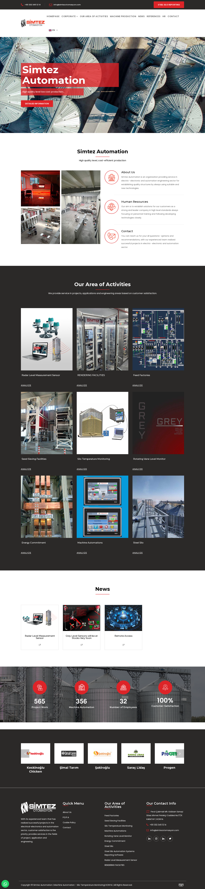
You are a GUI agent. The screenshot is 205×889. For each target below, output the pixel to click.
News (141, 16)
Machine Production (123, 16)
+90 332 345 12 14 (33, 4)
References (153, 16)
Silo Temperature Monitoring (93, 459)
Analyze (26, 385)
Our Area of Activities (94, 16)
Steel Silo (138, 542)
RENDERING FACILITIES (91, 375)
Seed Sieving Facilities (34, 459)
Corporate (68, 16)
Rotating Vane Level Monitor (149, 459)
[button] (25, 753)
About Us (67, 812)
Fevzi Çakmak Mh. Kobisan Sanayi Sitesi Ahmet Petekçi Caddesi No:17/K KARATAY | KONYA (164, 815)
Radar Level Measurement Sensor (41, 375)
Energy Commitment (34, 542)
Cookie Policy (69, 822)
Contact (173, 16)
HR (164, 16)
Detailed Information (37, 103)
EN (54, 30)
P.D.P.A (66, 817)
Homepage (53, 16)
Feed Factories (141, 375)
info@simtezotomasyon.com (67, 4)
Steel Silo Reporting (169, 4)
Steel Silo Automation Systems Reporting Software (119, 853)
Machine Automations (90, 542)
